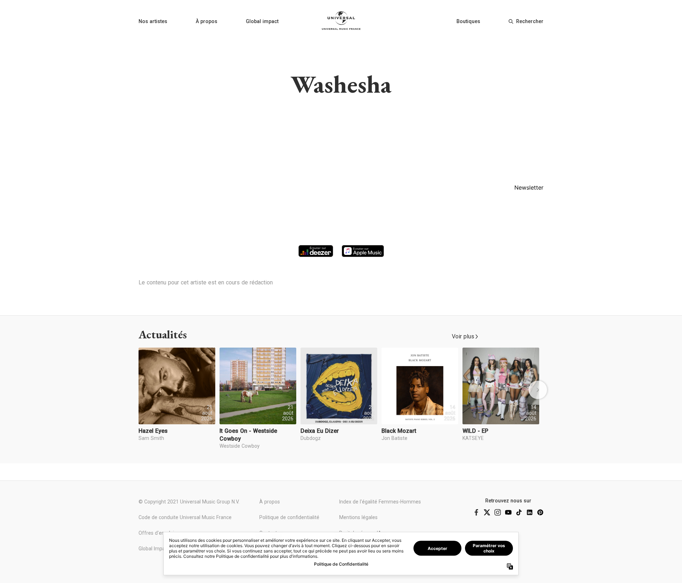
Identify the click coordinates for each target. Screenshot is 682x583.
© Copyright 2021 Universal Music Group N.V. (189, 502)
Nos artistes (153, 21)
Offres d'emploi (156, 533)
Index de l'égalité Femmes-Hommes (380, 502)
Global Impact (154, 548)
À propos (206, 21)
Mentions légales (358, 517)
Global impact (262, 21)
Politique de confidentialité (289, 517)
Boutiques (468, 21)
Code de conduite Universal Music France (185, 517)
